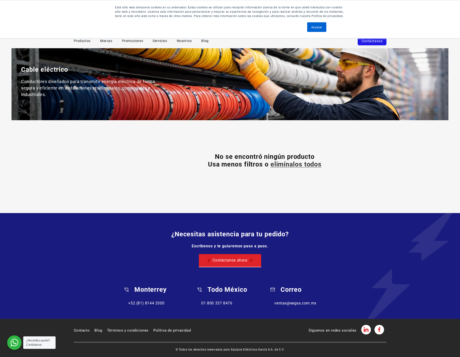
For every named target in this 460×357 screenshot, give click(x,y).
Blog (204, 41)
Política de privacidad (172, 330)
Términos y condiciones (128, 330)
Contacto (82, 330)
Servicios (160, 41)
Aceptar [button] (316, 27)
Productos (82, 41)
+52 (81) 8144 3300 (146, 303)
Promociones (132, 41)
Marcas (106, 41)
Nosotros (184, 41)
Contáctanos (372, 41)
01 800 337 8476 (216, 303)
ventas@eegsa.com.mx (295, 303)
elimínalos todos (296, 164)
